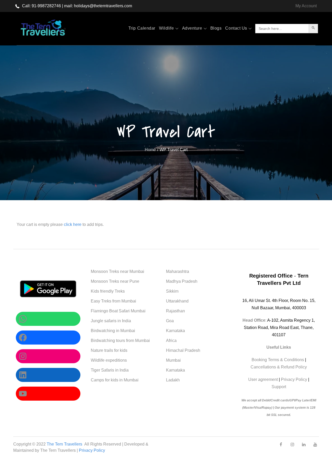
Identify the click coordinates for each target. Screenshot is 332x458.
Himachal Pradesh (183, 350)
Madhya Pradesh (181, 281)
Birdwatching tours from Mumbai (120, 340)
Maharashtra (177, 271)
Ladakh (173, 380)
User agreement (263, 379)
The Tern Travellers (65, 444)
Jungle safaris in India (111, 321)
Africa (171, 340)
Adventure (192, 28)
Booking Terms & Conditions (278, 360)
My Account (306, 6)
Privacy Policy (294, 379)
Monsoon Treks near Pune (115, 281)
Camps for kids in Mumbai (115, 380)
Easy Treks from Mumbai (113, 301)
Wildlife (166, 28)
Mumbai (173, 360)
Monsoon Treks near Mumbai (117, 271)
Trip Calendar (141, 28)
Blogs (216, 28)
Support (279, 387)
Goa (170, 321)
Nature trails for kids (109, 350)
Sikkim (172, 291)
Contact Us (236, 28)
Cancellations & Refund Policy (279, 367)
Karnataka (175, 330)
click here (73, 224)
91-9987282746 (46, 6)
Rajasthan (175, 311)
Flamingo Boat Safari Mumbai (118, 311)
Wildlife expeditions (109, 360)
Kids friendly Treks (108, 291)
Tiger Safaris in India (110, 370)
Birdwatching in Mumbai (113, 330)
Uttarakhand (177, 301)
